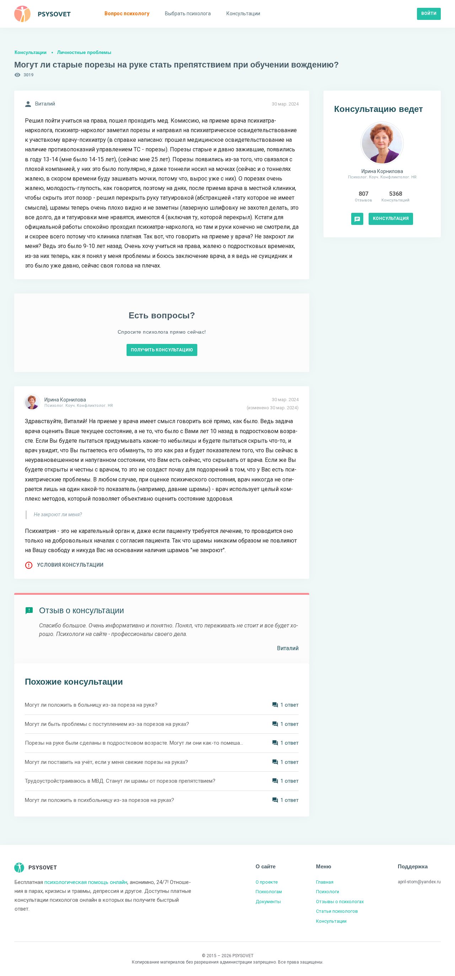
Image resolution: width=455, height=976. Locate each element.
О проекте (267, 882)
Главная (324, 882)
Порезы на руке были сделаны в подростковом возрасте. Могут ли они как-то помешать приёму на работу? (135, 743)
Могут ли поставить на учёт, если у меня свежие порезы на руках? (106, 762)
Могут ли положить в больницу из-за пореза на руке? (91, 705)
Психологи (327, 891)
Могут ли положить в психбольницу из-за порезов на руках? (99, 800)
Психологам (269, 891)
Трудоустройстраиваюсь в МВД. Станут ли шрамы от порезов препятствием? (120, 781)
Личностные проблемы (84, 52)
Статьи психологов (337, 911)
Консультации (31, 52)
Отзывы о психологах (340, 901)
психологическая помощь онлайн (85, 882)
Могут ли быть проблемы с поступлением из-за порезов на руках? (107, 724)
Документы (268, 901)
